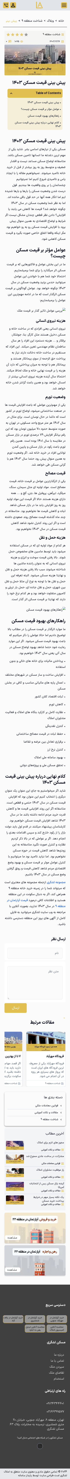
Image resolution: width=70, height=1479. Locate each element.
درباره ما (59, 1355)
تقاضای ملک (56, 1373)
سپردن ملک (56, 1367)
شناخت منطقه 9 (32, 21)
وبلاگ (50, 21)
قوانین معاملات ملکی (46, 1106)
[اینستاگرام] (40, 1446)
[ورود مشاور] (13, 5)
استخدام (59, 1379)
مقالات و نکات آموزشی (46, 1113)
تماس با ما (57, 1361)
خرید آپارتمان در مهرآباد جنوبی (57, 1319)
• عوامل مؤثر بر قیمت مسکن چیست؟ (41, 109)
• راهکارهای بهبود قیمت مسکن (44, 116)
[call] (6, 5)
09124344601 (55, 1403)
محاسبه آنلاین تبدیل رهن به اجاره (35, 1328)
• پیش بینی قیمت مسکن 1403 (44, 102)
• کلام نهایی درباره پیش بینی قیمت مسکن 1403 (38, 124)
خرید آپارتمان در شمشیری (35, 1319)
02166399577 (55, 1411)
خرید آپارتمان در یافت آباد (13, 1319)
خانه (61, 21)
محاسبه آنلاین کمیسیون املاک (57, 1328)
